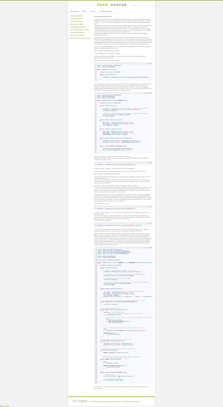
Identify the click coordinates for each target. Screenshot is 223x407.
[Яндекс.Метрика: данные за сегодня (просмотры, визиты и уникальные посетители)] (4, 406)
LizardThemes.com (116, 401)
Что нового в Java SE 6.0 (76, 21)
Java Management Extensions (77, 32)
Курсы (84, 11)
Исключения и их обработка (77, 24)
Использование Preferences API (78, 26)
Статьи (93, 11)
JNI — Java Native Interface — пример (79, 29)
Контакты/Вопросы (106, 11)
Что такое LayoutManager (76, 15)
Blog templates (82, 401)
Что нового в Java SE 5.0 (76, 18)
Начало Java (74, 11)
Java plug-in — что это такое (77, 35)
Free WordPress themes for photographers (101, 401)
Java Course (84, 400)
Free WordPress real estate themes (131, 401)
